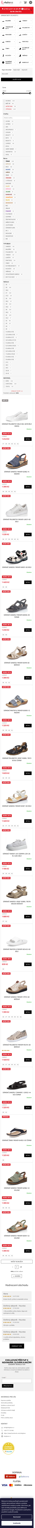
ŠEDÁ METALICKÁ (12, 219)
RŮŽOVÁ (10, 189)
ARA (8, 127)
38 (8, 299)
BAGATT (10, 135)
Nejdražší (24, 70)
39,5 (8, 307)
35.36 (8, 371)
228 (21, 1267)
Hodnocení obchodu (16, 1284)
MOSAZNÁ (10, 233)
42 (8, 321)
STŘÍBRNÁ (10, 181)
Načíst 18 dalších (17, 1261)
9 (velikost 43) (11, 359)
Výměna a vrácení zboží (8, 1405)
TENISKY (10, 255)
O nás (2, 1415)
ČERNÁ (10, 161)
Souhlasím (17, 1523)
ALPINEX (9, 124)
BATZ (9, 138)
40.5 (8, 368)
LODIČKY (10, 258)
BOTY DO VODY (11, 277)
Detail (28, 439)
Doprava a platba (6, 1400)
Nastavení (16, 1517)
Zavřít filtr (17, 79)
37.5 (8, 362)
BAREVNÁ (9, 183)
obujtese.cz (7, 1436)
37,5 (9, 296)
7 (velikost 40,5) (11, 354)
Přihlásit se (8, 1386)
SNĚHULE (10, 271)
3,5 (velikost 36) (11, 335)
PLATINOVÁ (10, 214)
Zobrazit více (17, 1346)
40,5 (8, 312)
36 (8, 287)
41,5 (8, 318)
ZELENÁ (9, 192)
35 (7, 285)
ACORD (9, 121)
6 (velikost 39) (11, 348)
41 (8, 315)
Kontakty (3, 1413)
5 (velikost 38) (11, 343)
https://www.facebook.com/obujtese (15, 1433)
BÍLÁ (9, 167)
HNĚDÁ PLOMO (11, 222)
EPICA (8, 146)
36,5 (8, 290)
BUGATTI (10, 141)
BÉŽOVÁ (10, 164)
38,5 (9, 301)
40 (8, 310)
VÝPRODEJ (11, 109)
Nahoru (17, 1276)
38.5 (8, 365)
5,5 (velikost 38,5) (12, 346)
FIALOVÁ (10, 211)
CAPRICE (10, 143)
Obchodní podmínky (7, 1403)
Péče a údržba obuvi (7, 1418)
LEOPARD (9, 217)
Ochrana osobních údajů (8, 1410)
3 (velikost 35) (11, 332)
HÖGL (9, 155)
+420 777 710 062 (9, 1430)
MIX (8, 239)
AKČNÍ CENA (11, 106)
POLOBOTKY (11, 252)
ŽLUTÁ (9, 200)
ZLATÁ (9, 186)
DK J (8, 231)
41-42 (8, 373)
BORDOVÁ (10, 195)
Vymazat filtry (16, 391)
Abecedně (5, 74)
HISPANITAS (11, 152)
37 (8, 293)
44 (7, 326)
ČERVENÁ (10, 178)
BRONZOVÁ (11, 203)
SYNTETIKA (11, 384)
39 (8, 304)
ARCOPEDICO (11, 130)
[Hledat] (20, 2)
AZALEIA (9, 132)
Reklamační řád (5, 1408)
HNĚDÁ (9, 172)
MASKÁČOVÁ (10, 236)
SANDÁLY (10, 246)
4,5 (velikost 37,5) (12, 340)
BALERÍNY (10, 249)
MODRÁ (10, 170)
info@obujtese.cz (9, 1428)
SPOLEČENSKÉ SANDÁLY (14, 274)
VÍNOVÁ (9, 208)
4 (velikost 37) (11, 337)
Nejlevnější (16, 70)
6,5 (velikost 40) (11, 351)
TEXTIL (9, 387)
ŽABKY (9, 263)
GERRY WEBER (11, 149)
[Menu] (31, 2)
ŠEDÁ (9, 175)
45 (7, 329)
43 (8, 323)
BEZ (8, 206)
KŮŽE (9, 381)
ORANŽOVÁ (10, 197)
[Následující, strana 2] (17, 1267)
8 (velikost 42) (11, 357)
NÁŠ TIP (10, 104)
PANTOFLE (10, 260)
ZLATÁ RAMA (10, 225)
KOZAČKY (10, 269)
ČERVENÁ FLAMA (11, 228)
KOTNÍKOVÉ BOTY (13, 266)
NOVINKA (10, 101)
